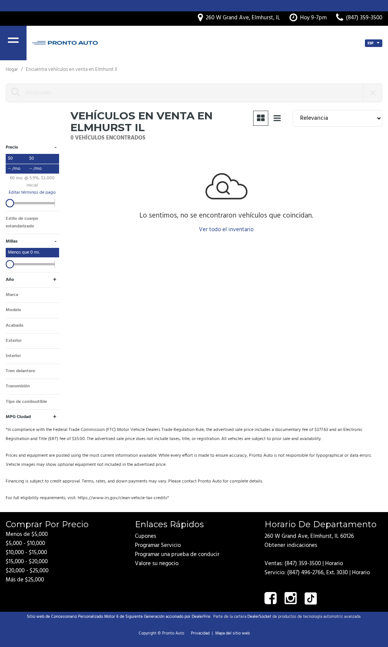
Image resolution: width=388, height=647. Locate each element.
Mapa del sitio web (232, 633)
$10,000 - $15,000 (26, 552)
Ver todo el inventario (226, 229)
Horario (334, 563)
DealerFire (201, 616)
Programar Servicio (158, 545)
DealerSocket (259, 616)
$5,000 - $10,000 (25, 543)
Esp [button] (371, 43)
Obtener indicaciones (290, 545)
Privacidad (200, 633)
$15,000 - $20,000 (27, 561)
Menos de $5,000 (27, 534)
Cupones (145, 536)
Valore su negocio (156, 563)
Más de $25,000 (25, 579)
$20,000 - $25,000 (27, 570)
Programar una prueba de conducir (177, 554)
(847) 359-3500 (303, 563)
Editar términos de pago (32, 192)
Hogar (12, 70)
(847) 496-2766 (305, 572)
